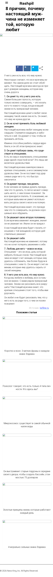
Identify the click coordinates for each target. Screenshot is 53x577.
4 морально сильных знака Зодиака (27, 547)
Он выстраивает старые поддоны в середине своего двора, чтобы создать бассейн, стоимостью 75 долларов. (26, 474)
